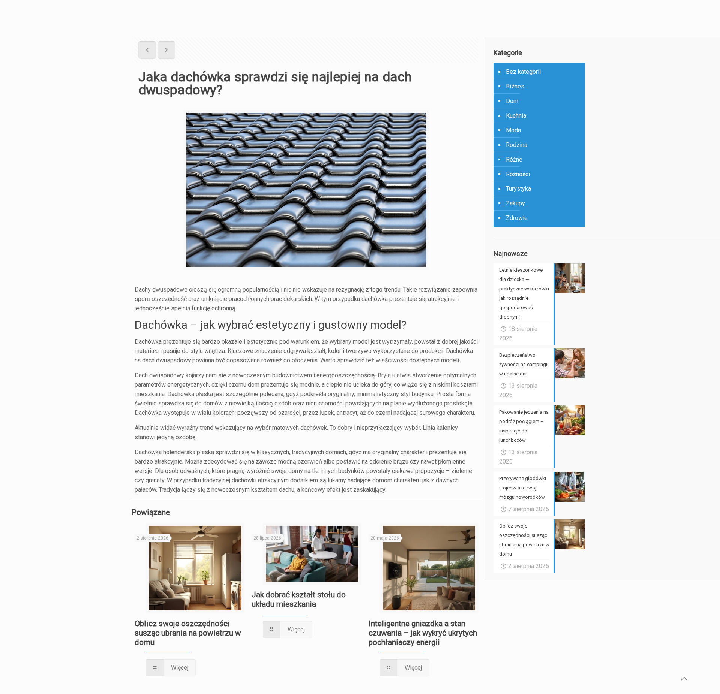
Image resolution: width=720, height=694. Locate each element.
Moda (513, 130)
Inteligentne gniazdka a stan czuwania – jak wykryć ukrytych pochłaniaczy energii (423, 633)
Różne (514, 159)
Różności (518, 174)
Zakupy (515, 203)
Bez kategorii (523, 71)
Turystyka (518, 188)
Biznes (515, 86)
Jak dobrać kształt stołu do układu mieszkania (299, 599)
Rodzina (516, 144)
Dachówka (180, 394)
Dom (512, 101)
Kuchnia (516, 115)
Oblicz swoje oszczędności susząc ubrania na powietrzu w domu (188, 633)
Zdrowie (517, 217)
